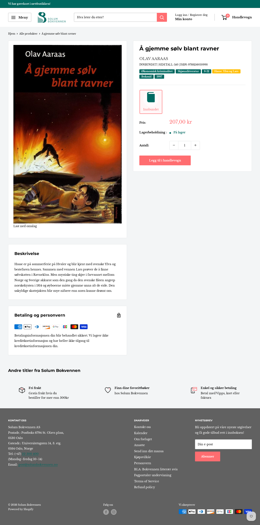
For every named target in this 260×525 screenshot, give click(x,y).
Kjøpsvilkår (142, 457)
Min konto (183, 19)
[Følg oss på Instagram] (114, 512)
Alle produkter (28, 33)
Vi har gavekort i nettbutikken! (29, 3)
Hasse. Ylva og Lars (226, 71)
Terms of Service (146, 481)
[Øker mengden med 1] (195, 145)
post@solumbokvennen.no (38, 464)
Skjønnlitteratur (188, 71)
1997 (159, 76)
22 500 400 (30, 454)
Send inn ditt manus (149, 451)
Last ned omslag (25, 226)
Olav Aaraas (153, 59)
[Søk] (162, 17)
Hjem (11, 33)
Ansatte (139, 445)
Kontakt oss (142, 427)
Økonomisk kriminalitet (157, 71)
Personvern (142, 463)
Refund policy (144, 487)
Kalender (140, 433)
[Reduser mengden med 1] (174, 145)
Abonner (207, 456)
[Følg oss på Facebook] (106, 512)
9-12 (206, 71)
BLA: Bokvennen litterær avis (156, 469)
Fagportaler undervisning (152, 475)
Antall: (144, 145)
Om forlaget (143, 439)
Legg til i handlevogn (165, 160)
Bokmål (146, 76)
